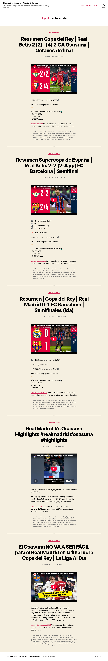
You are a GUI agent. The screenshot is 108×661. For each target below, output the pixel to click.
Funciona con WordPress (49, 656)
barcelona (49, 132)
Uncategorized (54, 33)
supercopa (56, 137)
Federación (60, 402)
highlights (40, 404)
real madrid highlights (54, 524)
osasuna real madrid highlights (60, 520)
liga (72, 519)
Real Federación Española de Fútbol (51, 406)
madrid (71, 641)
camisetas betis (37, 124)
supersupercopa (44, 139)
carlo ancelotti (52, 517)
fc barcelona (65, 132)
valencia (61, 139)
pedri (43, 643)
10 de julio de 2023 (60, 316)
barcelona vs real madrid (51, 635)
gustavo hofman (66, 639)
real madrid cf (63, 135)
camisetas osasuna (38, 507)
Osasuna (35, 520)
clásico (45, 637)
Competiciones (62, 400)
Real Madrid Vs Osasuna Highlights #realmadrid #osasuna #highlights (54, 434)
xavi (67, 645)
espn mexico (49, 639)
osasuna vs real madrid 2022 (49, 522)
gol (75, 402)
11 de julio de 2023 (60, 56)
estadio (59, 132)
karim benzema (37, 519)
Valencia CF (68, 139)
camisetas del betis (38, 261)
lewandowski (70, 271)
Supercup (36, 139)
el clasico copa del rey (67, 637)
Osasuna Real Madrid (45, 520)
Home (95, 5)
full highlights (65, 517)
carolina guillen (37, 637)
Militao (52, 404)
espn (34, 639)
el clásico (58, 637)
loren (34, 272)
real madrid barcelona (59, 643)
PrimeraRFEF (37, 406)
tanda (74, 276)
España (46, 402)
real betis (61, 133)
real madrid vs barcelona (40, 645)
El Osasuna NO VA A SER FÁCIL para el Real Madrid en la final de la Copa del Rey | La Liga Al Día (54, 552)
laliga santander (65, 519)
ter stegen (51, 645)
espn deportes (41, 639)
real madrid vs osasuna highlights (49, 526)
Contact (88, 5)
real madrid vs (65, 524)
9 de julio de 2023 (60, 446)
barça (35, 635)
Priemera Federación (61, 404)
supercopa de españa (66, 137)
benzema (44, 517)
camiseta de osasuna (39, 393)
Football (35, 133)
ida (44, 404)
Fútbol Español (47, 133)
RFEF (40, 137)
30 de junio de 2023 (60, 564)
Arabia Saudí (42, 132)
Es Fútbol (41, 402)
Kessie (48, 404)
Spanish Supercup (47, 137)
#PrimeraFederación (51, 400)
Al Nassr (35, 132)
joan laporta (42, 641)
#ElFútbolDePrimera (39, 400)
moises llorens (37, 643)
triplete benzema (60, 645)
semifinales (52, 274)
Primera (70, 404)
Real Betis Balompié (70, 133)
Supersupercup (54, 139)
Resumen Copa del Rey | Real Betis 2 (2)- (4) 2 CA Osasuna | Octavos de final (54, 44)
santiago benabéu (42, 408)
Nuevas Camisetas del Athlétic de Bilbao (20, 3)
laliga (58, 519)
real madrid (55, 135)
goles (35, 404)
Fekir (34, 271)
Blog (82, 5)
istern (48, 56)
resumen (73, 406)
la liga (44, 519)
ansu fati (41, 269)
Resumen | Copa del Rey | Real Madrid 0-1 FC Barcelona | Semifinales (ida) (54, 304)
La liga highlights (52, 519)
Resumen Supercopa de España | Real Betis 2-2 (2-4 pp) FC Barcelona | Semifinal (54, 165)
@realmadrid (37, 517)
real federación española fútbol (42, 135)
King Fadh (55, 133)
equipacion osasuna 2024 (41, 625)
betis (54, 132)
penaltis (39, 272)
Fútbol (40, 133)
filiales (71, 132)
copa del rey (51, 637)
